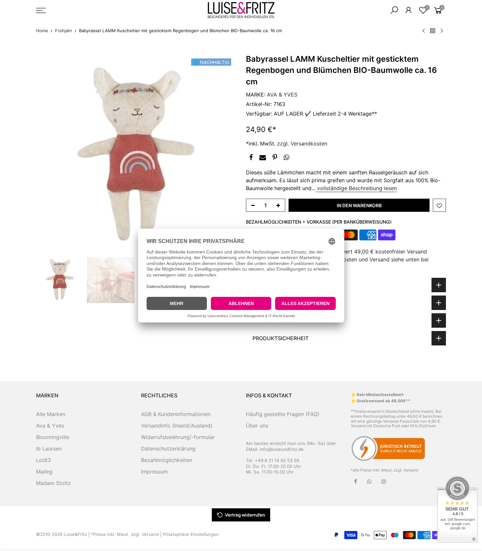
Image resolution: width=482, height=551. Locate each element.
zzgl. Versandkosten (302, 143)
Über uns (257, 425)
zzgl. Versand (405, 470)
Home (42, 30)
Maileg (44, 471)
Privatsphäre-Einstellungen (191, 534)
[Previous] (47, 153)
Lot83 (43, 460)
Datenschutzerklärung (168, 448)
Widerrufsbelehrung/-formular (178, 437)
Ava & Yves (50, 425)
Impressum (154, 471)
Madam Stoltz (53, 483)
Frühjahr (63, 30)
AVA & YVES (282, 94)
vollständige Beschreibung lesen (356, 188)
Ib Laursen (49, 448)
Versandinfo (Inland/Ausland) (176, 425)
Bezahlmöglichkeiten (166, 460)
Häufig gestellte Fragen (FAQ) (282, 414)
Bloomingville (52, 437)
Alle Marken (50, 414)
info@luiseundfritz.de (282, 449)
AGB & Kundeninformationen (176, 414)
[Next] (224, 153)
